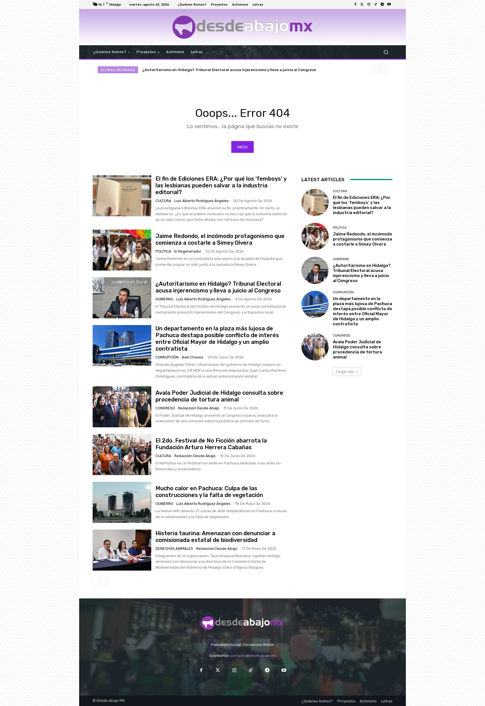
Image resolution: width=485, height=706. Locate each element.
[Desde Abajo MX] (242, 27)
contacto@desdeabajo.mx (253, 655)
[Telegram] (382, 4)
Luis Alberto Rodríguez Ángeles (201, 201)
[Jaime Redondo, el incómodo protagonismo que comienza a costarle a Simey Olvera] (122, 250)
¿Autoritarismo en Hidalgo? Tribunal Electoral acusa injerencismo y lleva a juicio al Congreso (218, 287)
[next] (383, 69)
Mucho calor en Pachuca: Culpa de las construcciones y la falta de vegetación (209, 491)
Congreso (165, 408)
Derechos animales (174, 548)
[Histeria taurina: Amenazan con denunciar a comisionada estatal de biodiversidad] (122, 550)
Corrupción (167, 357)
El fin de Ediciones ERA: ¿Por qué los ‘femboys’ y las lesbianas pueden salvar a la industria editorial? (220, 185)
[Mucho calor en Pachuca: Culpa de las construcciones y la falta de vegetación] (122, 502)
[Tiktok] (375, 4)
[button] (385, 51)
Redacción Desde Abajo (198, 408)
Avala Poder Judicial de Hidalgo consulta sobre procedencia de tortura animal (219, 396)
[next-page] (105, 581)
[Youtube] (389, 4)
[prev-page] (96, 581)
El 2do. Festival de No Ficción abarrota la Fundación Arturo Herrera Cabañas (211, 444)
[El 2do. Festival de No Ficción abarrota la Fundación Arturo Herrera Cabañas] (122, 454)
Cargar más (345, 371)
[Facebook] (355, 4)
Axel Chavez (192, 357)
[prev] (374, 69)
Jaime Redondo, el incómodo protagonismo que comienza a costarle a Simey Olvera (220, 239)
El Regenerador (187, 251)
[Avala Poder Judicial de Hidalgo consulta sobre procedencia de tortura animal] (122, 406)
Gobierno (164, 299)
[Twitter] (362, 4)
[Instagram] (368, 4)
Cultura (163, 201)
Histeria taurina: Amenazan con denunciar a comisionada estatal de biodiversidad (215, 536)
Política (163, 251)
